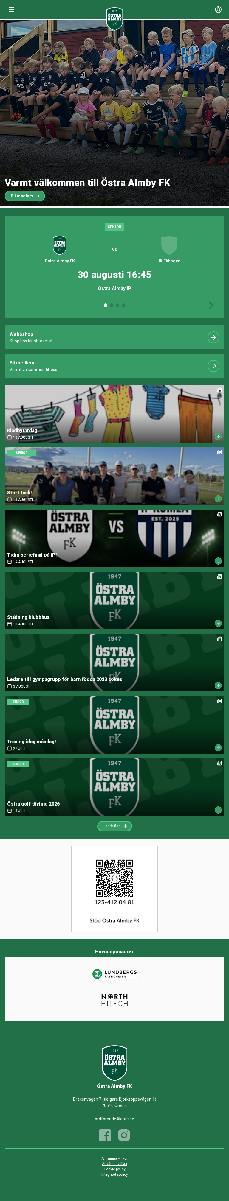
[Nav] (11, 9)
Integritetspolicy (114, 1174)
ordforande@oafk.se (114, 1118)
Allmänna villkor (114, 1158)
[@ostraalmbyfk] (124, 1135)
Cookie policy (115, 1169)
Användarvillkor (114, 1164)
